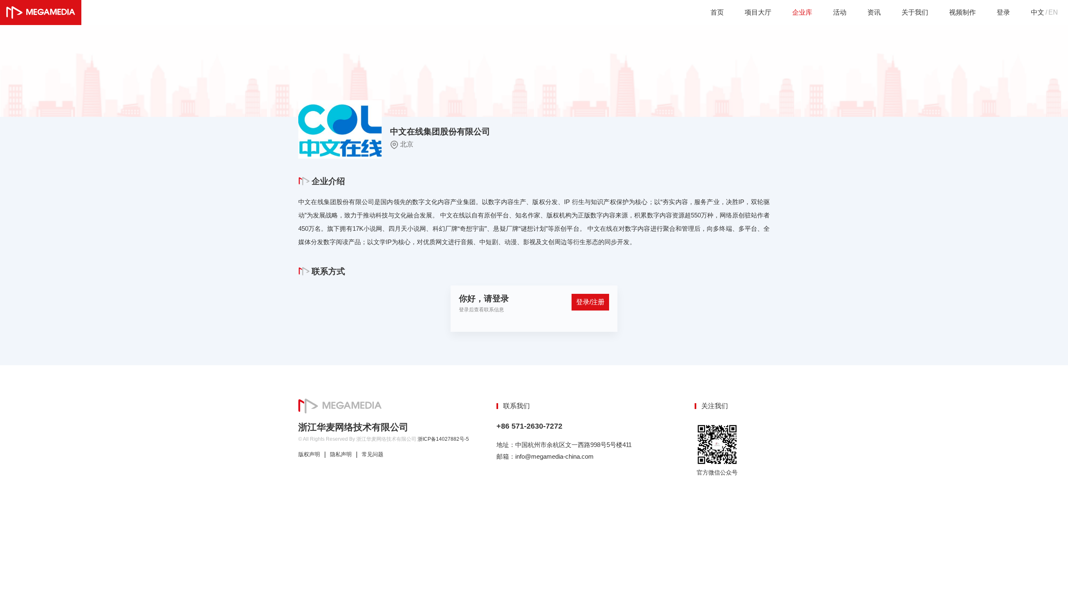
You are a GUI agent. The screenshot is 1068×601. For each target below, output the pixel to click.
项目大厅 (758, 12)
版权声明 (309, 454)
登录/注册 (590, 302)
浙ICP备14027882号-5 (443, 439)
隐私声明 (341, 454)
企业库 (802, 12)
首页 (717, 12)
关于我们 (915, 12)
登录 (1003, 12)
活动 (839, 12)
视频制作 (962, 12)
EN (1053, 12)
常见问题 (372, 454)
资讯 (874, 12)
